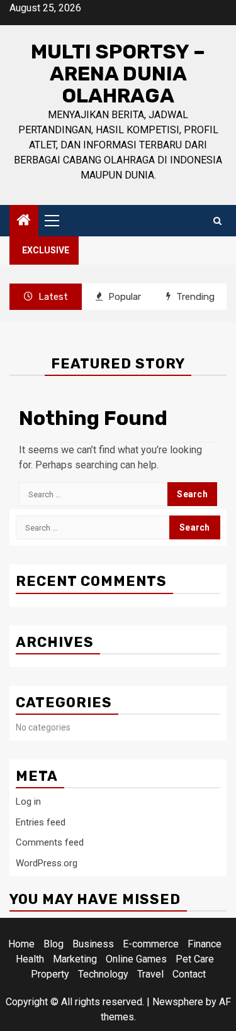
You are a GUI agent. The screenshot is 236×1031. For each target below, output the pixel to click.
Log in (28, 801)
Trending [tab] (194, 296)
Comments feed (50, 842)
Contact (189, 974)
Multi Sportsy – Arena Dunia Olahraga (118, 74)
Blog (53, 944)
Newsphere (177, 1002)
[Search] (217, 221)
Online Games (136, 959)
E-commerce (151, 944)
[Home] (24, 221)
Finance (205, 944)
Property (50, 974)
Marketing (75, 959)
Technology (103, 974)
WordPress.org (46, 863)
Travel (150, 974)
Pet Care (195, 959)
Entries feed (40, 822)
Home (21, 944)
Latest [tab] (52, 296)
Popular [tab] (123, 296)
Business (93, 944)
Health (30, 959)
